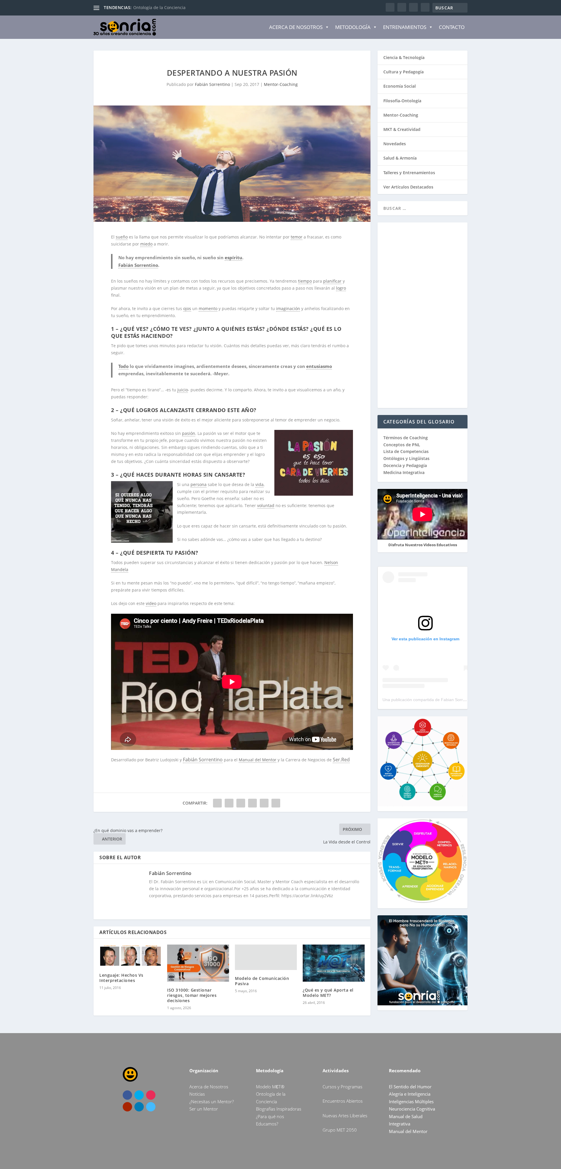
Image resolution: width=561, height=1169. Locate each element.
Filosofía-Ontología (402, 100)
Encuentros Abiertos (343, 1101)
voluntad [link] (265, 505)
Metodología (352, 27)
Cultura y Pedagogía (403, 72)
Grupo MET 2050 (340, 1130)
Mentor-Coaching (281, 84)
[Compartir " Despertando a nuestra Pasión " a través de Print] (276, 803)
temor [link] (296, 237)
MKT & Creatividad (401, 129)
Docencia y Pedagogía (405, 465)
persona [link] (199, 484)
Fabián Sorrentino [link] (138, 265)
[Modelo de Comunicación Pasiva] (266, 957)
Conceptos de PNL (401, 444)
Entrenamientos (404, 27)
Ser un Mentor (203, 1109)
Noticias (197, 1094)
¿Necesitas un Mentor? (211, 1101)
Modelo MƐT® (270, 1087)
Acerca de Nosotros (296, 27)
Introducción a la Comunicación (164, 7)
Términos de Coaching (405, 437)
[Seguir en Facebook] (127, 1095)
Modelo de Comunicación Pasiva (262, 981)
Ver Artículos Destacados (408, 187)
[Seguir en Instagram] (150, 1095)
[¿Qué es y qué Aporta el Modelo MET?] (334, 963)
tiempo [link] (305, 281)
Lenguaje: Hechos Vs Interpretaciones (121, 977)
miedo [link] (146, 244)
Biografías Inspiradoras (278, 1109)
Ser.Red (341, 759)
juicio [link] (182, 389)
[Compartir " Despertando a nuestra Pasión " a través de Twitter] (229, 803)
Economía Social (399, 86)
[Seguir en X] (139, 1095)
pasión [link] (188, 433)
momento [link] (208, 308)
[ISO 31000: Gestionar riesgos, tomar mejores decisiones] (198, 963)
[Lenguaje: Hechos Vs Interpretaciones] (130, 956)
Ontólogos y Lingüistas (406, 458)
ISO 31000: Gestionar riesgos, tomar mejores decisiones (192, 995)
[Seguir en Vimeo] (150, 1106)
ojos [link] (187, 308)
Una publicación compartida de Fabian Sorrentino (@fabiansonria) (443, 699)
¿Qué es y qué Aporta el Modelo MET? (328, 992)
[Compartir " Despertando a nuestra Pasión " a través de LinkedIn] (252, 803)
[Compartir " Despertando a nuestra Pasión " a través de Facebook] (217, 803)
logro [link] (341, 288)
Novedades (394, 143)
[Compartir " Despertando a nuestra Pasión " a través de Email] (264, 803)
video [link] (151, 603)
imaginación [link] (288, 308)
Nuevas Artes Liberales (345, 1115)
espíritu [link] (233, 257)
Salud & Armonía (400, 158)
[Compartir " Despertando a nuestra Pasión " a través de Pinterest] (241, 803)
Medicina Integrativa (404, 472)
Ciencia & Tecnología (404, 57)
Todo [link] (123, 366)
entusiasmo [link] (319, 366)
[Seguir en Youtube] (127, 1106)
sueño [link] (122, 237)
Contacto (452, 27)
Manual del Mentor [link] (257, 759)
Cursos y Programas (342, 1087)
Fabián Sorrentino (212, 84)
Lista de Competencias (406, 451)
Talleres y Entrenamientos (409, 172)
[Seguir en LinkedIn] (139, 1106)
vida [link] (259, 484)
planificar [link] (332, 281)
